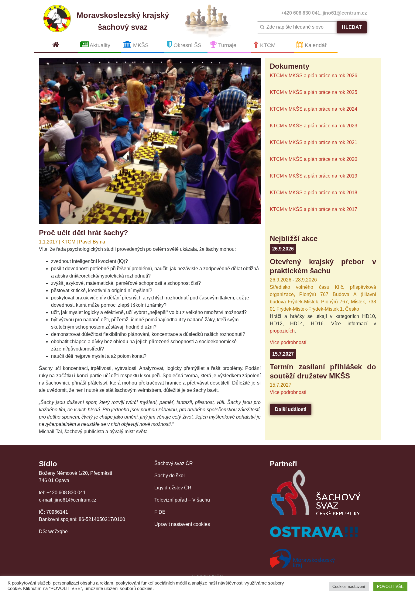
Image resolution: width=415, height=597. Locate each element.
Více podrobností (288, 342)
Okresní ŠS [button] (186, 45)
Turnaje (226, 45)
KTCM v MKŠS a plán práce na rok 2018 (313, 192)
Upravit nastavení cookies (182, 524)
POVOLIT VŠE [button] (390, 586)
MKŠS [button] (140, 45)
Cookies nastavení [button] (348, 586)
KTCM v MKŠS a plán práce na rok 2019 (313, 175)
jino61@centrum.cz (345, 13)
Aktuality (99, 45)
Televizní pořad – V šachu (182, 499)
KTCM (267, 45)
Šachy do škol (169, 475)
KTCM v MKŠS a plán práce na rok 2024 (313, 109)
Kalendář (315, 45)
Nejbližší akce (293, 238)
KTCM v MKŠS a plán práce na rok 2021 (313, 142)
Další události (290, 409)
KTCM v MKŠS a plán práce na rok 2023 (313, 125)
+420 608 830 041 (300, 13)
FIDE (160, 512)
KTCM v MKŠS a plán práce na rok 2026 (313, 75)
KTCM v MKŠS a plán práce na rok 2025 (313, 92)
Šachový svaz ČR (173, 463)
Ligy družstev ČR (172, 487)
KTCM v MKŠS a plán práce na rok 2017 (313, 209)
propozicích (282, 330)
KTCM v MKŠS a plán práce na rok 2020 (313, 159)
